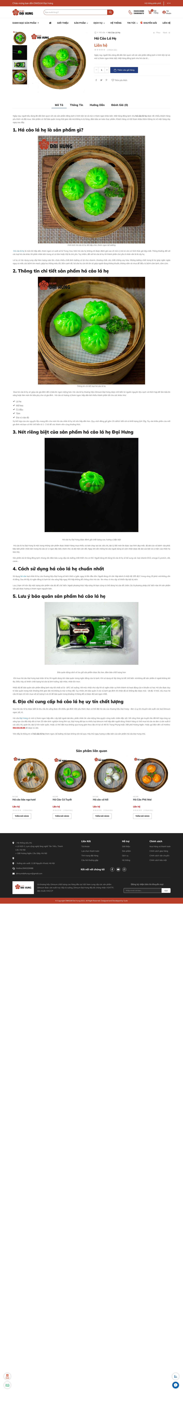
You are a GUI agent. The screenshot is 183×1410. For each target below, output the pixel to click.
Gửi (166, 891)
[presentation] (175, 779)
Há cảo (18, 1369)
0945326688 (139, 11)
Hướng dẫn (97, 105)
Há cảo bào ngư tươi (24, 799)
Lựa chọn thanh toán (90, 851)
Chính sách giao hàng (159, 851)
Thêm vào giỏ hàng (126, 70)
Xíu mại (18, 1378)
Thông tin (76, 105)
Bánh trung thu (23, 1405)
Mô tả (59, 105)
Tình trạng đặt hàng (89, 855)
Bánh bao (20, 1373)
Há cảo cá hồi (100, 799)
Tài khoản (85, 846)
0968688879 (139, 13)
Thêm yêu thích (121, 80)
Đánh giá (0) (119, 105)
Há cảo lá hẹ (18, 251)
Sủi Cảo (18, 1387)
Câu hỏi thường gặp (89, 860)
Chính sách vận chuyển (159, 855)
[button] (175, 1385)
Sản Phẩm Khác (23, 1401)
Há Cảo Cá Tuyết (62, 799)
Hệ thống (116, 23)
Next (165, 32)
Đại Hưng (24, 718)
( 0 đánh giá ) (112, 50)
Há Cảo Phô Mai (142, 799)
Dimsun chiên (21, 1382)
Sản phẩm (80, 23)
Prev (157, 32)
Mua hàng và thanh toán (160, 846)
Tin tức (131, 23)
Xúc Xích (19, 1396)
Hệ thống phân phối (153, 3)
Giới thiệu (62, 23)
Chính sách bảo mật (158, 860)
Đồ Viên (18, 1392)
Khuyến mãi (150, 23)
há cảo (23, 576)
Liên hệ (167, 23)
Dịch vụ (98, 23)
